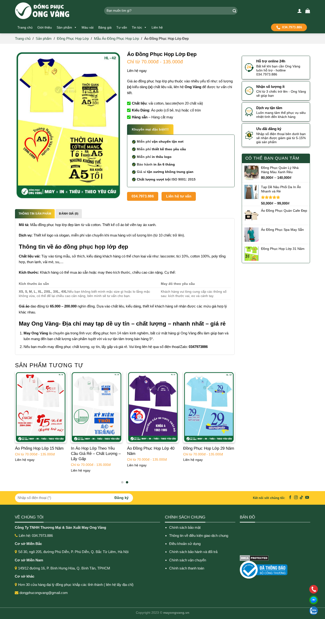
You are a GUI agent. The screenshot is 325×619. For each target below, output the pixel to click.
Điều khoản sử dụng (185, 544)
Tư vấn (121, 27)
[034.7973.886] (282, 589)
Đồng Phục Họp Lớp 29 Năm (208, 448)
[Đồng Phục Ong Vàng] (56, 10)
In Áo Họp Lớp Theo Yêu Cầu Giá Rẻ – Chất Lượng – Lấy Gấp (96, 453)
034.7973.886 (292, 27)
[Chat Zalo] (282, 610)
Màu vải (88, 27)
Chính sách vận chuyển (187, 560)
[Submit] (233, 11)
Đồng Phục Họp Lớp (73, 38)
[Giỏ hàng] (307, 10)
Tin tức (137, 27)
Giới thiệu (44, 27)
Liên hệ (157, 27)
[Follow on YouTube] (307, 498)
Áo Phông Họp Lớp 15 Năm (39, 448)
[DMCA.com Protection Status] (254, 558)
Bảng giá (105, 27)
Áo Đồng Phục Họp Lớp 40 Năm (150, 451)
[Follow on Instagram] (296, 498)
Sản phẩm (64, 27)
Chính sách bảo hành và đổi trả (193, 552)
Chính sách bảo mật (185, 527)
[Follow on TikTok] (301, 498)
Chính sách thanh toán (186, 568)
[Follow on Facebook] (290, 498)
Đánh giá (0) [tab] (68, 213)
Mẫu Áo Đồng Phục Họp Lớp (116, 38)
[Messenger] (282, 600)
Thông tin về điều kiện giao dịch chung (198, 535)
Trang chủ (25, 27)
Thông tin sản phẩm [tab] (35, 213)
